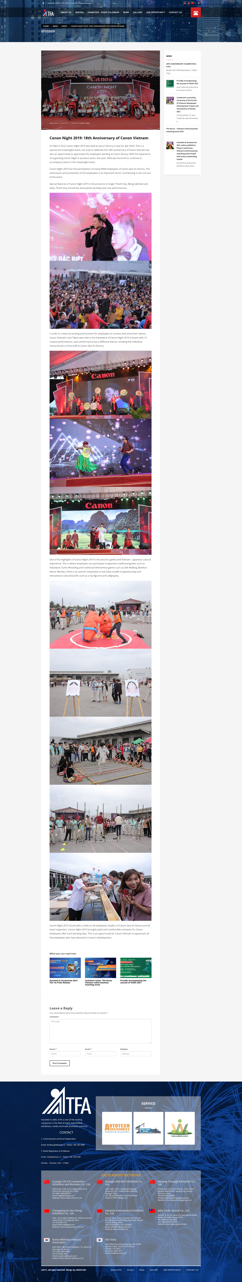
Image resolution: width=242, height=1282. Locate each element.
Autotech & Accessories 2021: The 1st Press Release (64, 981)
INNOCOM (81, 1270)
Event (64, 26)
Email (88, 1049)
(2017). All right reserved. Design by (58, 1270)
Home (46, 26)
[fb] (43, 3)
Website (124, 1049)
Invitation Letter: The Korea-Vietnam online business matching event (98, 982)
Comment (54, 1016)
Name (53, 1049)
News (55, 26)
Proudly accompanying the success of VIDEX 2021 (133, 981)
